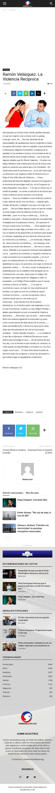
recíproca (29, 412)
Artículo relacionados (13, 493)
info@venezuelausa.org (33, 759)
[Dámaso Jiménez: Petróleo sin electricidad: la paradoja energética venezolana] (9, 528)
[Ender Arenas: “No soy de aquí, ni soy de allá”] (9, 515)
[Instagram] (20, 777)
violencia (39, 412)
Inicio (5, 10)
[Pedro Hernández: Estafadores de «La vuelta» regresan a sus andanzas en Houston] (9, 646)
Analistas (12, 10)
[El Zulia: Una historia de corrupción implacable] (9, 620)
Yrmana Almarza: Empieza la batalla (14, 451)
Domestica (19, 412)
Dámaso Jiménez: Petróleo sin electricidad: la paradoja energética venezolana (33, 528)
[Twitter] (27, 777)
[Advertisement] (27, 40)
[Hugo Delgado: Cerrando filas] (9, 502)
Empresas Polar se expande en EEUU (40, 451)
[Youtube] (34, 777)
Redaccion (27, 479)
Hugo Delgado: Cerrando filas (32, 499)
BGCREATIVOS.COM (27, 790)
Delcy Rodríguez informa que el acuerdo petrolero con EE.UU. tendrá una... (34, 586)
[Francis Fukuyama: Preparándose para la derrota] (9, 633)
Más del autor (32, 493)
